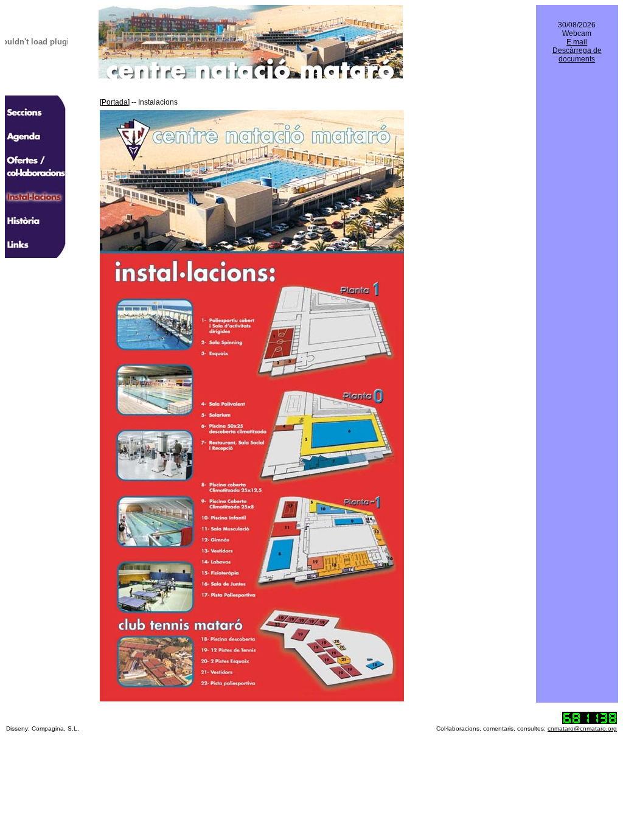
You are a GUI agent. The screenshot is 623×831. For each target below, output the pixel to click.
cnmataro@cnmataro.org (582, 728)
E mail (576, 42)
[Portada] (115, 102)
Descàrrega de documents (577, 54)
